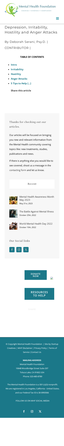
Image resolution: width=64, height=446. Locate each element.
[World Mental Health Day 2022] (13, 223)
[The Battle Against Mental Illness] (13, 211)
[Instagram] (19, 249)
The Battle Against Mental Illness (36, 211)
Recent (32, 183)
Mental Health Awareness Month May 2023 (36, 198)
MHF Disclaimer (25, 348)
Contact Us (36, 352)
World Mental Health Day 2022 (36, 223)
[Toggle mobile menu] (57, 18)
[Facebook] (12, 249)
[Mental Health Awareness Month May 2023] (13, 198)
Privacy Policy (40, 348)
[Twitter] (26, 249)
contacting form (17, 170)
